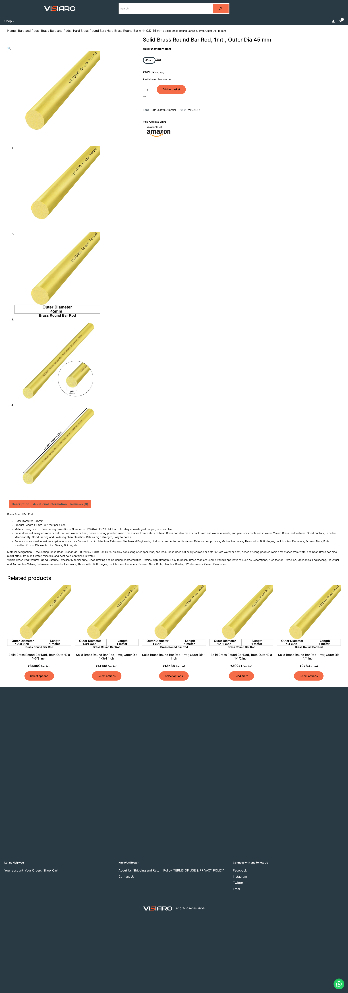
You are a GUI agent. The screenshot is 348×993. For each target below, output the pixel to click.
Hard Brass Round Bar (88, 30)
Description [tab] (20, 504)
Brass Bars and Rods (56, 30)
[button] (9, 48)
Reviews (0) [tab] (79, 504)
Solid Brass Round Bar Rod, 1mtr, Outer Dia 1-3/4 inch (106, 656)
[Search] (221, 8)
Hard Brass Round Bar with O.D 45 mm (134, 30)
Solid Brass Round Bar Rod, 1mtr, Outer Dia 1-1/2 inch (241, 656)
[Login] (333, 21)
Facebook (240, 870)
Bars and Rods (28, 30)
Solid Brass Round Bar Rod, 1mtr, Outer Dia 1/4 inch (308, 656)
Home (11, 30)
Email (237, 889)
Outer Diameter (157, 48)
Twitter (238, 883)
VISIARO (194, 110)
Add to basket (171, 89)
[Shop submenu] (13, 21)
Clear (158, 59)
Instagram (240, 876)
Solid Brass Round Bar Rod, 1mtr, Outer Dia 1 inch (174, 656)
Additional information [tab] (50, 504)
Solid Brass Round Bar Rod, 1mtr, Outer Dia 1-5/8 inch (39, 656)
